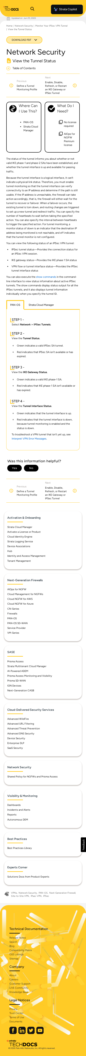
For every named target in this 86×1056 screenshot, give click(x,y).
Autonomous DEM (17, 819)
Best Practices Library (19, 848)
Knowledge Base (18, 992)
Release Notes (17, 937)
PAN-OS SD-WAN (17, 623)
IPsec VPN (36, 896)
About (12, 975)
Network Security (24, 25)
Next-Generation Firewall (62, 893)
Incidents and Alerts (18, 809)
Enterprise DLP (15, 743)
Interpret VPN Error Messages (29, 438)
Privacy (13, 1009)
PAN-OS (12, 618)
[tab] (15, 305)
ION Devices (14, 685)
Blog (11, 946)
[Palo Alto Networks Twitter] (31, 1033)
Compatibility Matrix (20, 950)
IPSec (46, 896)
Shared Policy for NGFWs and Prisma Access (32, 776)
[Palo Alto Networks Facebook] (13, 1033)
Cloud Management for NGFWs (25, 594)
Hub (9, 551)
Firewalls (12, 613)
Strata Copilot (68, 9)
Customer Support (19, 983)
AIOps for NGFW (16, 589)
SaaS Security (15, 747)
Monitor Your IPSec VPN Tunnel (51, 25)
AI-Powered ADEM (17, 671)
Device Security (16, 738)
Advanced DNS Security (20, 733)
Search (13, 941)
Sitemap (14, 958)
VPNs (14, 893)
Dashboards (14, 805)
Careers (13, 979)
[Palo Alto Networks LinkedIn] (22, 1033)
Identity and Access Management (26, 555)
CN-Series (13, 608)
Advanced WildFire (18, 718)
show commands (46, 276)
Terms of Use (16, 1017)
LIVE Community (18, 987)
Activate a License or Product (24, 531)
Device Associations (18, 546)
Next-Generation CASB (20, 690)
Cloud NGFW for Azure (20, 603)
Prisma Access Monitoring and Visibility (29, 675)
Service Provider (16, 628)
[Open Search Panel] (32, 9)
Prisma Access (15, 661)
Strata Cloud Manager (19, 527)
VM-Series (13, 632)
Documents (15, 1021)
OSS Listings (16, 954)
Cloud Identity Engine (19, 536)
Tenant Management (19, 560)
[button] (83, 844)
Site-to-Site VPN (20, 896)
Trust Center (16, 1013)
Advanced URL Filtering (20, 723)
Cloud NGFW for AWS (20, 598)
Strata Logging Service (20, 541)
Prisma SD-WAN (16, 680)
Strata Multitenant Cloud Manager (26, 666)
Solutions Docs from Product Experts (28, 876)
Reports (11, 814)
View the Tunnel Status (20, 29)
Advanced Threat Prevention (23, 728)
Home (9, 25)
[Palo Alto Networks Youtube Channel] (40, 1033)
